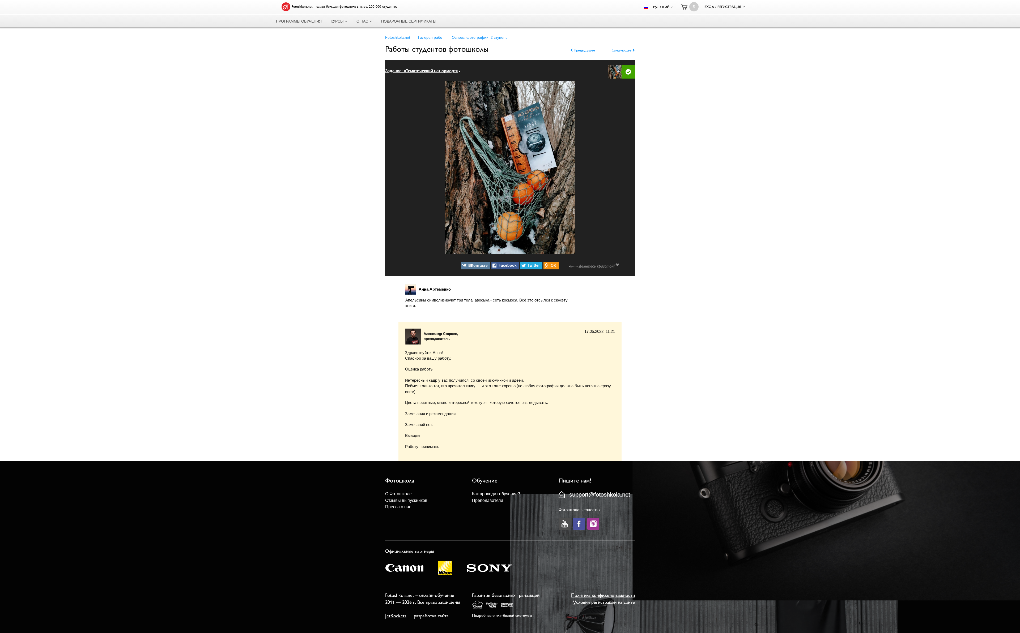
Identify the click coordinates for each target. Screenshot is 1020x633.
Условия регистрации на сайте (604, 603)
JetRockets (395, 616)
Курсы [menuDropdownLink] (337, 21)
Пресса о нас (398, 507)
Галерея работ (431, 37)
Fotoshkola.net (397, 37)
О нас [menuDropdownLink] (362, 21)
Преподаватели (487, 500)
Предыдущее (584, 50)
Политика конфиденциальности (603, 596)
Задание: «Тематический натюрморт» (421, 70)
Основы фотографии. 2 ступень (479, 37)
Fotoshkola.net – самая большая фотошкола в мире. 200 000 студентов (344, 6)
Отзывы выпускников (406, 500)
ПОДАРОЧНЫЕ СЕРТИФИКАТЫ (408, 21)
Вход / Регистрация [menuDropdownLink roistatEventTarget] (722, 7)
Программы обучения (299, 21)
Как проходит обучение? (496, 494)
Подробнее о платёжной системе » (502, 616)
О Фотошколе (398, 494)
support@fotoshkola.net (599, 494)
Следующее (622, 50)
